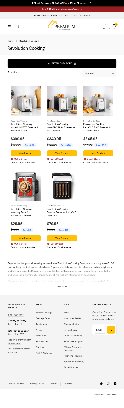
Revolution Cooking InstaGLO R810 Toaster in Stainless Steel (97, 127)
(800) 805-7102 (16, 315)
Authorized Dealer (42, 15)
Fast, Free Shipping (61, 15)
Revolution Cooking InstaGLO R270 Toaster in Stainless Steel (25, 127)
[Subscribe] (111, 330)
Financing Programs (81, 15)
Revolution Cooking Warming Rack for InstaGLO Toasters (21, 212)
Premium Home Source (108, 394)
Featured (89, 73)
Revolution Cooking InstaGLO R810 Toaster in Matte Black (61, 127)
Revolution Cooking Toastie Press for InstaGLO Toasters (62, 212)
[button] (9, 26)
